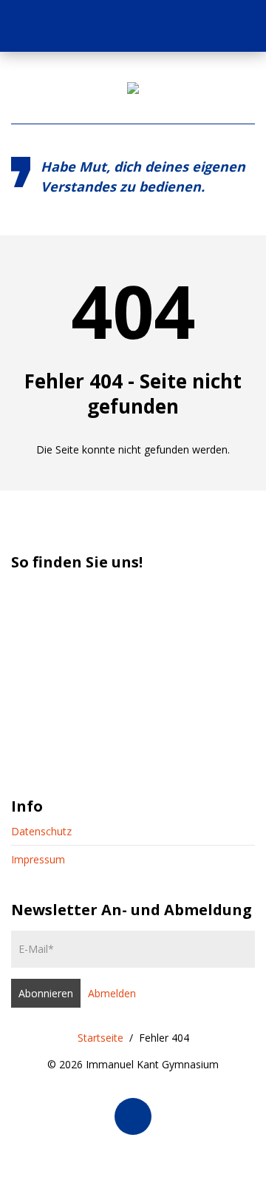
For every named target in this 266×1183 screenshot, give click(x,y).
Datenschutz (41, 831)
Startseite (100, 1038)
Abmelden (112, 993)
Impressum (38, 859)
